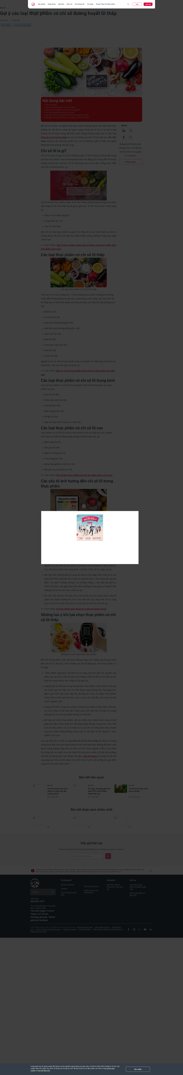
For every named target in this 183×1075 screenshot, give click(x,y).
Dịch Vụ (69, 4)
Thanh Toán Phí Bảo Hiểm (105, 4)
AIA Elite (61, 4)
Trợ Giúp (90, 4)
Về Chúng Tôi (79, 4)
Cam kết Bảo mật (44, 1070)
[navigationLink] (33, 4)
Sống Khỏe (52, 4)
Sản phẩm (41, 4)
